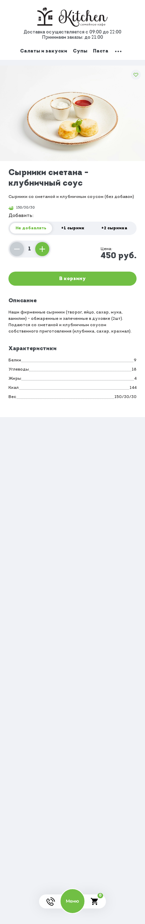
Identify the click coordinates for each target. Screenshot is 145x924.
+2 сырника (114, 228)
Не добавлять (30, 228)
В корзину (72, 278)
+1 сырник (72, 228)
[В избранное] (136, 75)
